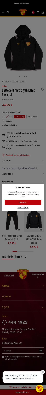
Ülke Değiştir (23, 207)
